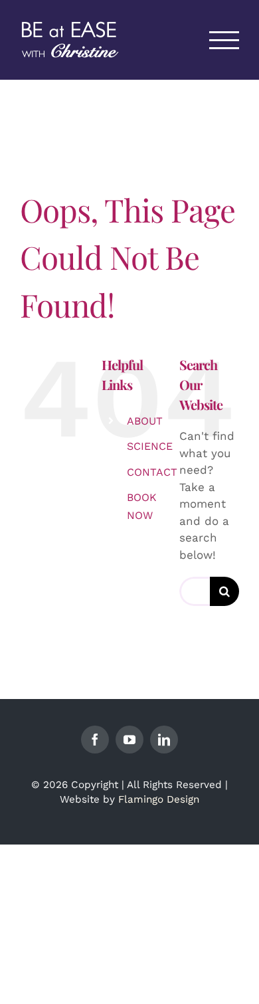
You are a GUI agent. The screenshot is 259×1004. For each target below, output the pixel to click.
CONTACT (152, 472)
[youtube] (129, 739)
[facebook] (95, 739)
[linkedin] (164, 739)
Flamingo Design (158, 799)
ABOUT (145, 421)
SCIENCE (150, 446)
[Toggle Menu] (224, 40)
